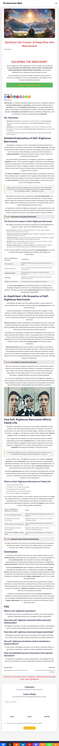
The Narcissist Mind (12, 3)
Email (30, 716)
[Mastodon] (20, 96)
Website (47, 716)
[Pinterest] (17, 96)
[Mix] (23, 96)
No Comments (8, 49)
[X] (8, 96)
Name (12, 716)
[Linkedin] (14, 96)
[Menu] (56, 3)
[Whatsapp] (26, 96)
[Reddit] (11, 96)
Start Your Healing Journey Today (29, 85)
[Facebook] (5, 96)
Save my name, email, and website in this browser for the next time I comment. (24, 723)
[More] (29, 96)
